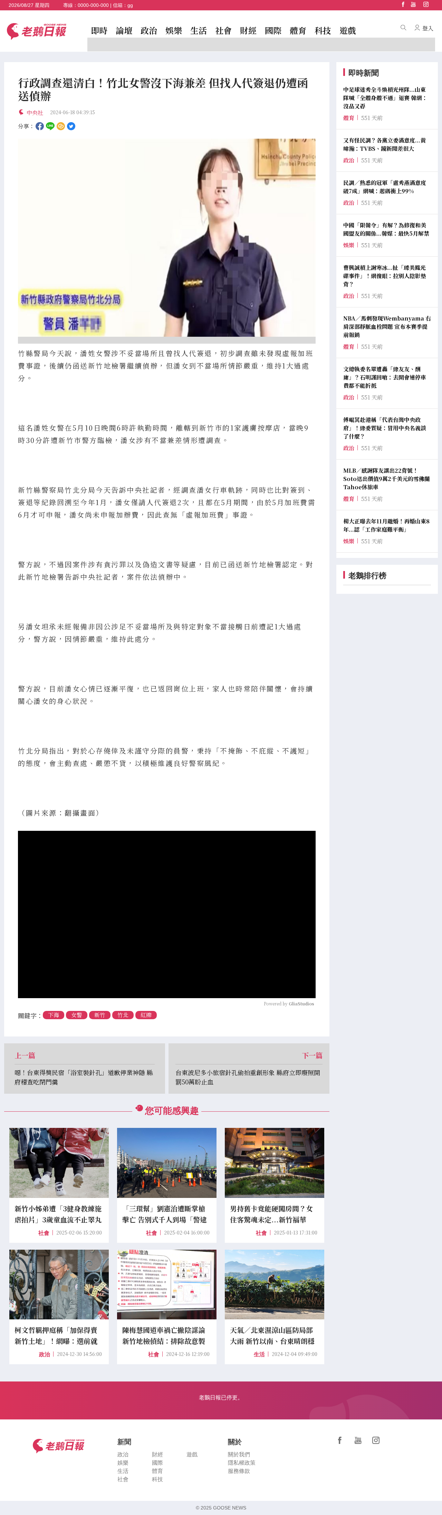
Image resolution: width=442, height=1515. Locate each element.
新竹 (99, 1015)
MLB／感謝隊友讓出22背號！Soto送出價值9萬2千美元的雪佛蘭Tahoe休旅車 (386, 478)
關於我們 (239, 1454)
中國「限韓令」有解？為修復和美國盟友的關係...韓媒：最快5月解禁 (386, 229)
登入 (427, 28)
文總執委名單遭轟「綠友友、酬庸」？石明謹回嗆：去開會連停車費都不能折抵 (384, 377)
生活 (198, 30)
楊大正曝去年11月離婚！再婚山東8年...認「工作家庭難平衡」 (386, 525)
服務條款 (239, 1471)
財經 (248, 30)
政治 (149, 30)
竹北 (122, 1015)
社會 (223, 30)
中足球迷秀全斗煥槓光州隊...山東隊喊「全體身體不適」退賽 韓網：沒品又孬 (385, 98)
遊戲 (347, 30)
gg (130, 5)
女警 (76, 1015)
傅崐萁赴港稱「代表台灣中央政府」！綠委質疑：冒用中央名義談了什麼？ (384, 428)
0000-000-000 (93, 5)
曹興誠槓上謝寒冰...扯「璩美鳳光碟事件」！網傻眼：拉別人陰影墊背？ (384, 276)
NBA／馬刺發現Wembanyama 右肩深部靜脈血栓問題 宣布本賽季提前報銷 (387, 326)
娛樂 (173, 30)
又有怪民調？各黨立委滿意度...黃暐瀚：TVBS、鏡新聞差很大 (384, 144)
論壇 (124, 30)
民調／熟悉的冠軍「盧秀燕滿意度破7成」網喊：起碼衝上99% (384, 187)
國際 (273, 30)
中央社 (35, 113)
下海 (53, 1015)
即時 (99, 30)
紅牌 (146, 1015)
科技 (323, 30)
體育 (298, 30)
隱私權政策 (242, 1463)
